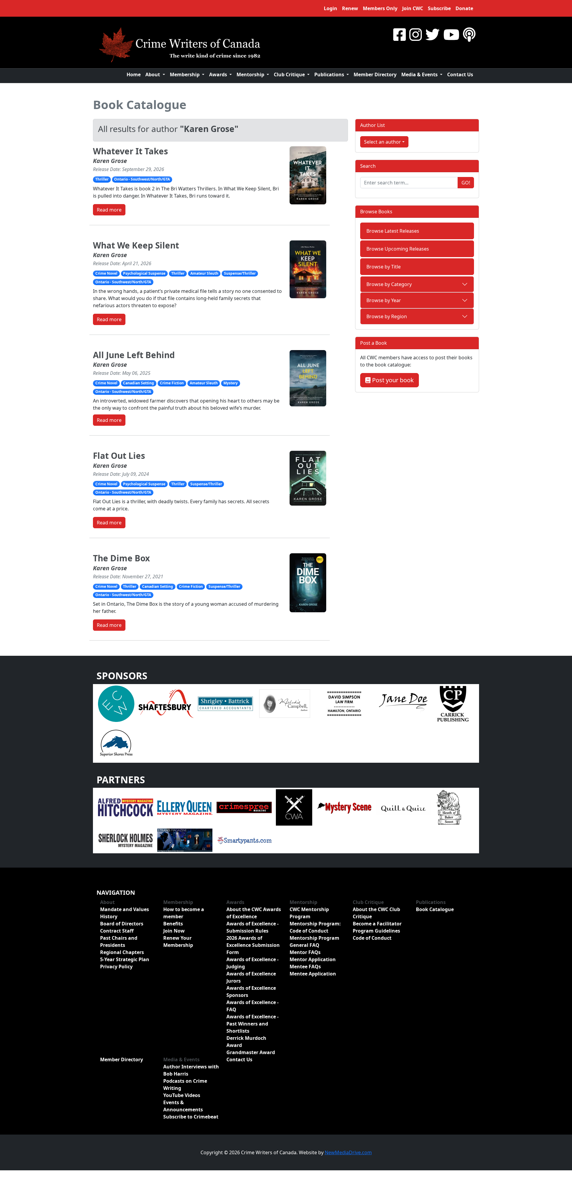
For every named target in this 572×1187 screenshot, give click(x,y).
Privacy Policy (116, 966)
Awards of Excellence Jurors (251, 977)
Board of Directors (121, 923)
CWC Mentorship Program (309, 913)
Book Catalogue (139, 104)
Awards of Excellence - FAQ (252, 1006)
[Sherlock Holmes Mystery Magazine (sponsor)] (126, 840)
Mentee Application (313, 973)
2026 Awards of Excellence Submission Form (253, 945)
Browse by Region (386, 316)
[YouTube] (451, 34)
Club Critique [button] (290, 74)
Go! (465, 182)
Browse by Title (383, 266)
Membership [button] (185, 74)
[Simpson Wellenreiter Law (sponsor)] (344, 703)
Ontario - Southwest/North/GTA (142, 179)
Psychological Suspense (144, 273)
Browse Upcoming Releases (397, 249)
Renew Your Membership (178, 941)
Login (330, 8)
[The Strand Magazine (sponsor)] (185, 840)
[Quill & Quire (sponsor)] (403, 807)
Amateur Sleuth (204, 273)
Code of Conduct (372, 938)
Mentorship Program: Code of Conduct (315, 927)
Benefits (173, 923)
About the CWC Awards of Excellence (253, 913)
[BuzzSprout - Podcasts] (469, 34)
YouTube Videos (181, 1095)
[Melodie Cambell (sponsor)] (285, 703)
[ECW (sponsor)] (116, 703)
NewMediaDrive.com (348, 1152)
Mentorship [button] (251, 74)
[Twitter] (432, 34)
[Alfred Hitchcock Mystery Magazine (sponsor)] (126, 807)
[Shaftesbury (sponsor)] (166, 703)
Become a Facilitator (377, 923)
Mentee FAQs (305, 966)
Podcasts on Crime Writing (185, 1084)
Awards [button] (218, 74)
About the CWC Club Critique (376, 913)
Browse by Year (383, 300)
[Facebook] (399, 34)
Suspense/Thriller (240, 273)
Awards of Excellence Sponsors (251, 991)
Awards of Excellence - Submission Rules (252, 927)
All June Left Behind (134, 355)
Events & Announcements (183, 1106)
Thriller (101, 179)
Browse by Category (389, 284)
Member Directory (375, 74)
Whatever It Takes (130, 151)
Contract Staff (116, 930)
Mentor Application (313, 959)
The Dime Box (121, 558)
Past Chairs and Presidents (118, 941)
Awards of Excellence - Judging (252, 963)
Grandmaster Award (250, 1052)
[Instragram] (415, 34)
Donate (464, 8)
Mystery (230, 383)
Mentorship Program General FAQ (314, 941)
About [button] (153, 74)
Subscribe (439, 8)
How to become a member (183, 913)
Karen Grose (110, 161)
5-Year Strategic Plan (124, 959)
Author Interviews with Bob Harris (191, 1070)
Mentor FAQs (305, 952)
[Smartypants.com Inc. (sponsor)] (244, 840)
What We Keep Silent (136, 245)
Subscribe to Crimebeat (190, 1116)
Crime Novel (106, 273)
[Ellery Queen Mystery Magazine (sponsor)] (185, 807)
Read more (109, 209)
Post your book (392, 380)
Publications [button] (329, 74)
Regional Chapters (122, 952)
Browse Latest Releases (392, 231)
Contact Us (460, 74)
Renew (350, 8)
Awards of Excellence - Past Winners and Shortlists (252, 1023)
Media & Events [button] (420, 74)
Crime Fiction (172, 383)
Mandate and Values (124, 909)
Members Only (380, 8)
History (108, 916)
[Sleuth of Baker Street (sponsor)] (448, 807)
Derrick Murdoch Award (246, 1041)
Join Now (174, 930)
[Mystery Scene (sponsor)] (344, 807)
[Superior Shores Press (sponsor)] (116, 742)
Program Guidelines (376, 930)
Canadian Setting (138, 383)
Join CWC (412, 8)
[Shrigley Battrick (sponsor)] (225, 703)
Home (134, 74)
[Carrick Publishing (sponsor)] (453, 703)
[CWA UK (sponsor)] (294, 807)
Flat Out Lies (119, 455)
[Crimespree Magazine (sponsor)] (244, 807)
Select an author (382, 142)
